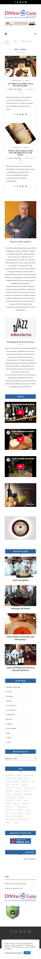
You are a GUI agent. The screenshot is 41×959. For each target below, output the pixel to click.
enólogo (18, 791)
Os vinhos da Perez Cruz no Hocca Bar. (20, 85)
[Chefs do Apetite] (20, 558)
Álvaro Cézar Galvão (15, 89)
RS (13, 807)
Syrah (27, 810)
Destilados (9, 696)
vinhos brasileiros (18, 816)
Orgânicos (9, 724)
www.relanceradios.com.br (14, 375)
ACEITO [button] (27, 952)
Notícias (9, 719)
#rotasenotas (10, 775)
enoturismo (9, 791)
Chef (32, 781)
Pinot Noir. (17, 803)
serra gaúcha (10, 810)
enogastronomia (29, 788)
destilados (24, 784)
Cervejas (9, 692)
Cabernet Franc (10, 778)
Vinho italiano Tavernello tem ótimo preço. (20, 638)
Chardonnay (24, 781)
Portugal (25, 803)
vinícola (8, 822)
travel (8, 813)
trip (14, 813)
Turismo (20, 813)
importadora (21, 797)
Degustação (15, 784)
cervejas (16, 781)
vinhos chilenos (10, 819)
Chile (7, 784)
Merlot (26, 800)
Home (7, 41)
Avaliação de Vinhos (20, 608)
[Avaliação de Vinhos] (20, 586)
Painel (8, 733)
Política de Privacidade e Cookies (15, 884)
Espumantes (27, 791)
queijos (8, 807)
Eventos (9, 701)
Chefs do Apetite (21, 580)
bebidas (19, 775)
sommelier (20, 810)
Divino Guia (18, 788)
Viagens (9, 738)
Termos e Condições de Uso (14, 888)
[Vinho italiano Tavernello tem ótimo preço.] (20, 614)
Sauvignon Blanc (22, 807)
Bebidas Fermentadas (13, 687)
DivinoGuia (9, 788)
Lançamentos (16, 147)
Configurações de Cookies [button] (13, 953)
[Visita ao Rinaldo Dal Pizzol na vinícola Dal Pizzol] (20, 645)
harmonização (28, 794)
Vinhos (27, 80)
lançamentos (10, 800)
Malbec (19, 800)
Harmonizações (17, 80)
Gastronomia (10, 705)
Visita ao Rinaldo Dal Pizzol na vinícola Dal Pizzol (21, 669)
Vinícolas (16, 822)
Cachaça (8, 781)
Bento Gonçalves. (29, 775)
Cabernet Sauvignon (24, 778)
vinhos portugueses (23, 819)
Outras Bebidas (11, 728)
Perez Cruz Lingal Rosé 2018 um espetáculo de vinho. (20, 153)
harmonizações (10, 797)
